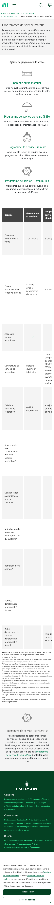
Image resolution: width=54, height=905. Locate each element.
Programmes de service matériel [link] (37, 16)
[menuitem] (41, 5)
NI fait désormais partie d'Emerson (18, 840)
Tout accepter (27, 892)
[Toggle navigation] (14, 5)
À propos (38, 840)
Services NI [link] (28, 13)
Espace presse (25, 843)
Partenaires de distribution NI (16, 819)
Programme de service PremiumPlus (27, 181)
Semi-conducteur (43, 806)
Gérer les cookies (27, 900)
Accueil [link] (4, 13)
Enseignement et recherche (15, 799)
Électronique (31, 802)
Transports (10, 809)
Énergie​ (42, 802)
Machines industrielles (15, 806)
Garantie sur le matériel (27, 83)
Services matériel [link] (10, 16)
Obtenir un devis (24, 823)
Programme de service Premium (27, 147)
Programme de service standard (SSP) (27, 116)
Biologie (30, 806)
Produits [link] (15, 13)
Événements (35, 847)
